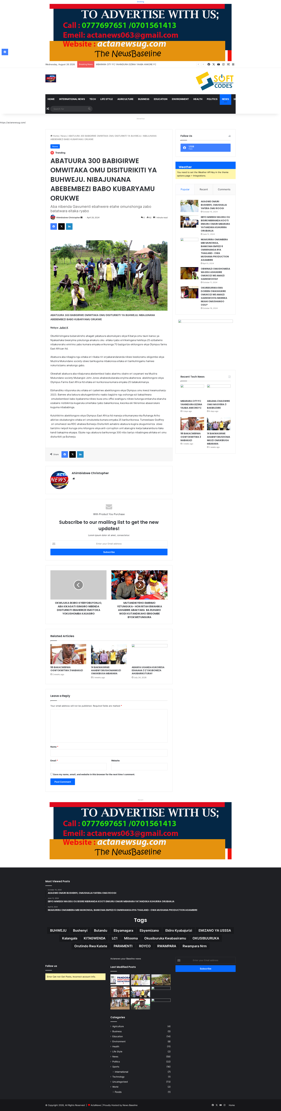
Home (51, 99)
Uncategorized (120, 1081)
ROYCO (145, 946)
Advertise (141, 118)
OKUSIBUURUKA (206, 938)
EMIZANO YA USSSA (215, 930)
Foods (118, 1092)
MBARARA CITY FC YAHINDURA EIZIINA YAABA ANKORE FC (191, 404)
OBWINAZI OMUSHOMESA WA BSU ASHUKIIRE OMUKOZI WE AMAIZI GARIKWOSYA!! (215, 274)
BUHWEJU (58, 930)
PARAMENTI (123, 946)
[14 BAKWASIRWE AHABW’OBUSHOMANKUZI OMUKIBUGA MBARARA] (109, 654)
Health (197, 99)
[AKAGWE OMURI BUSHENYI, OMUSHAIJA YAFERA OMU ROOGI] (189, 206)
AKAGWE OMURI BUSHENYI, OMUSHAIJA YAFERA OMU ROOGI (214, 205)
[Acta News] (50, 78)
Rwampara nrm (195, 946)
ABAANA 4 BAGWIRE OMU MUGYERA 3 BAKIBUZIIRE (122, 64)
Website (115, 760)
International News (72, 99)
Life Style (106, 99)
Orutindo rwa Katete (90, 946)
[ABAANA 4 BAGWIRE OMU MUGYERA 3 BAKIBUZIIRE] (219, 391)
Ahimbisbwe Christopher (68, 217)
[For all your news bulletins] (141, 830)
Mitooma (131, 938)
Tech (92, 99)
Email (54, 760)
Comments (224, 189)
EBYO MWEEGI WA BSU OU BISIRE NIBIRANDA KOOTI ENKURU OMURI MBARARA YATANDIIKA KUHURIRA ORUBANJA (215, 223)
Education (160, 99)
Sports (238, 99)
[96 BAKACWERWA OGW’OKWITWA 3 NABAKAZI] (68, 654)
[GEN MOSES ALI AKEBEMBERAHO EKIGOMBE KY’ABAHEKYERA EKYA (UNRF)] (140, 1004)
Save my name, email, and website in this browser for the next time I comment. (94, 774)
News (225, 99)
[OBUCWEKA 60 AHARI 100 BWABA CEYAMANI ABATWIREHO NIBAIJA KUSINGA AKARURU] (161, 1004)
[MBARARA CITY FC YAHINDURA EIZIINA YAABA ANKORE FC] (192, 391)
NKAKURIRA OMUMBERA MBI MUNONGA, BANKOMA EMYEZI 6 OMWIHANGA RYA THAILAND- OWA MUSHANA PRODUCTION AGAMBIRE (215, 250)
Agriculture (125, 99)
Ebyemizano (149, 930)
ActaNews (96, 1105)
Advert (140, 800)
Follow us (51, 966)
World (115, 1086)
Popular (185, 189)
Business (143, 99)
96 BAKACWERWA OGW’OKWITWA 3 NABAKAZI (66, 669)
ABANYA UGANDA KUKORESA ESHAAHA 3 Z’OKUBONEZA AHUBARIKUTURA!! (148, 670)
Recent (204, 189)
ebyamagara (123, 930)
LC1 (115, 938)
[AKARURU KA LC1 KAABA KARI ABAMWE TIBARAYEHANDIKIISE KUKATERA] (161, 992)
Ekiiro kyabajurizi (178, 930)
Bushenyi (80, 930)
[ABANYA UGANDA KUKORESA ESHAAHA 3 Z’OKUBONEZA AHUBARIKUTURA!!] (149, 654)
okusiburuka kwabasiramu (165, 938)
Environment (180, 99)
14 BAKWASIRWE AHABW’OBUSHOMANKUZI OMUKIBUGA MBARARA (106, 670)
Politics (212, 99)
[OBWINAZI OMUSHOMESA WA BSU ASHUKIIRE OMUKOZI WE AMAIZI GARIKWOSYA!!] (189, 273)
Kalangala (69, 938)
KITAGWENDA (94, 938)
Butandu (100, 930)
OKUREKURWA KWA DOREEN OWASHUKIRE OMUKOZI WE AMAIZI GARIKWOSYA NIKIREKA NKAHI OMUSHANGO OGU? (214, 296)
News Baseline (130, 1105)
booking (140, 1)
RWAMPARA (166, 946)
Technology (118, 1076)
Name (54, 746)
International (121, 1071)
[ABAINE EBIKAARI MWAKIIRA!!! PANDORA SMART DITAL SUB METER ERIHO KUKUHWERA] (120, 979)
